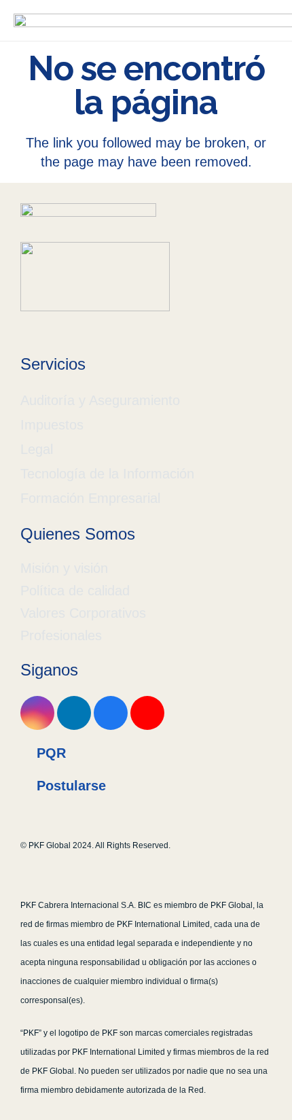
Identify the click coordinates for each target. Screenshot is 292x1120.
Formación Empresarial (90, 498)
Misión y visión (64, 568)
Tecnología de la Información (107, 473)
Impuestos (52, 424)
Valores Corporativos (83, 613)
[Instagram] (37, 713)
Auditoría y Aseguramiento (100, 400)
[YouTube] (147, 713)
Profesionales (61, 635)
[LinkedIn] (74, 713)
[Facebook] (111, 713)
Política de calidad (75, 590)
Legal (36, 449)
